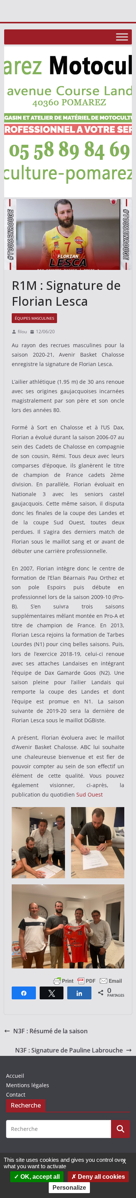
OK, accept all (39, 1176)
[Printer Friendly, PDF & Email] (87, 980)
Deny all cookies (100, 1176)
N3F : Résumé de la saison (50, 1031)
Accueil (15, 1075)
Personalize (69, 1187)
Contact (15, 1094)
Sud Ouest (89, 794)
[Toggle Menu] (122, 36)
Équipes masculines (34, 318)
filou (22, 331)
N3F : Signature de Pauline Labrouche (69, 1050)
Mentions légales (27, 1085)
